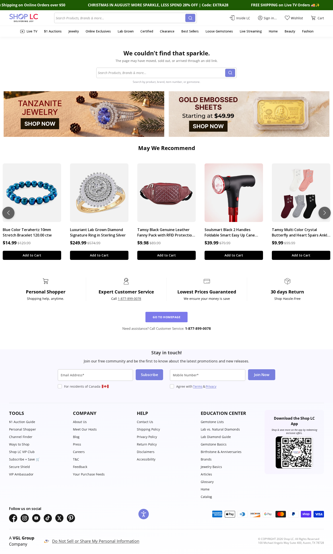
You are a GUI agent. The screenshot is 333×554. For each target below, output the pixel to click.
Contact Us (145, 422)
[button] (38, 413)
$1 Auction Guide (22, 422)
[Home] (31, 18)
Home (205, 489)
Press (77, 444)
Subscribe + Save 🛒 (24, 459)
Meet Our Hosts (85, 429)
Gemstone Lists (212, 422)
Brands (206, 459)
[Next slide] (325, 213)
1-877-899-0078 (129, 298)
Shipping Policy (148, 429)
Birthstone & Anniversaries (221, 452)
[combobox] (120, 18)
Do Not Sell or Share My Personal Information (95, 541)
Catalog (206, 497)
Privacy (211, 386)
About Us (80, 422)
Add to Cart (32, 255)
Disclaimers (145, 452)
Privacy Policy (147, 437)
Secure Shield (19, 467)
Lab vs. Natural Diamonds (220, 429)
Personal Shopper (22, 429)
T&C (76, 459)
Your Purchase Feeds (89, 474)
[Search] (190, 18)
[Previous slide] (8, 213)
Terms (198, 386)
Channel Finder (20, 437)
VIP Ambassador (21, 474)
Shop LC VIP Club (22, 452)
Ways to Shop (19, 444)
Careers (79, 452)
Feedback (80, 467)
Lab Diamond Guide (216, 437)
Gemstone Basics (214, 444)
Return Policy (147, 444)
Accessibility (146, 459)
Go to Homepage (166, 317)
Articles (206, 474)
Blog (76, 437)
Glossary (207, 482)
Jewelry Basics (211, 467)
